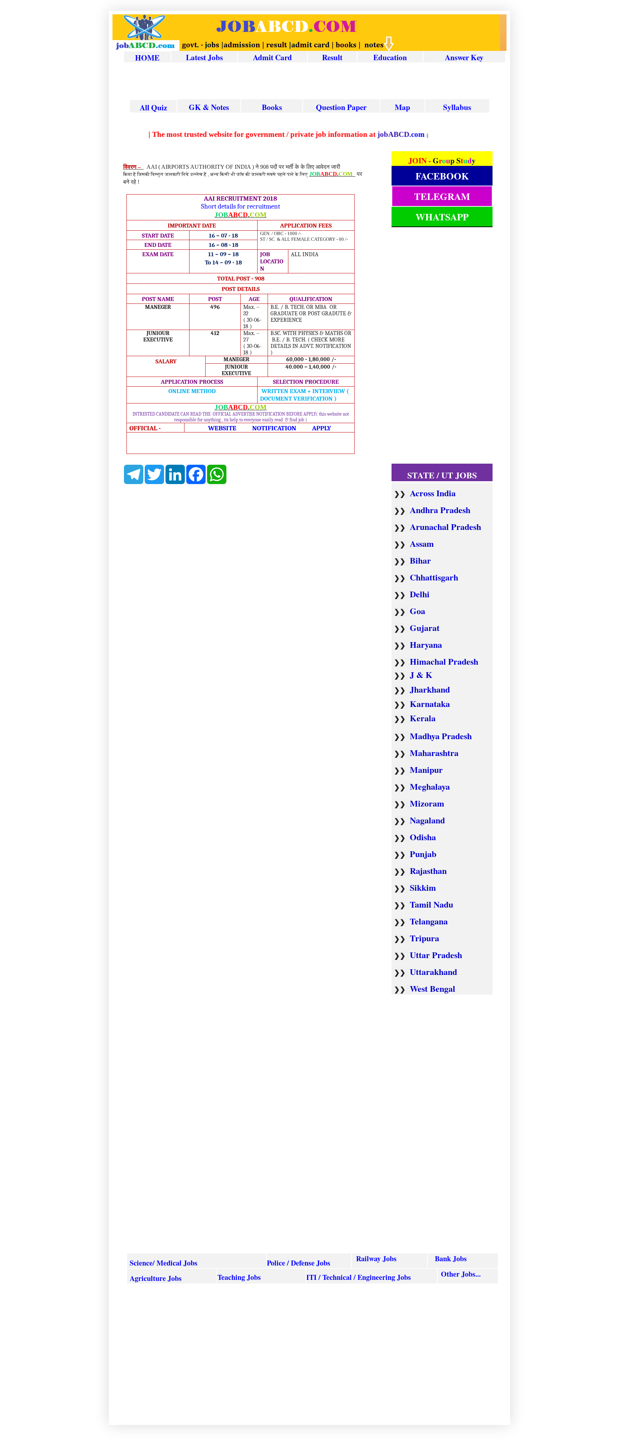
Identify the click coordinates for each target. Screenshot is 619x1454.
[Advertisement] (314, 81)
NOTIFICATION (274, 428)
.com (398, 134)
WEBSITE (222, 428)
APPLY (321, 428)
